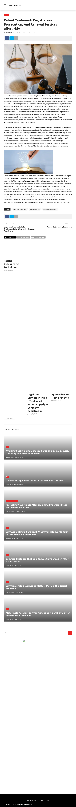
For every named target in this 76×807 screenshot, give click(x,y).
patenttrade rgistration (20, 209)
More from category (38, 237)
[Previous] (5, 625)
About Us (45, 800)
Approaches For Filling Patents (60, 396)
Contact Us (32, 800)
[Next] (8, 625)
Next (11, 418)
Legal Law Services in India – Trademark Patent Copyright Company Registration (19, 229)
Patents (6, 15)
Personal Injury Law (12, 501)
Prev (7, 418)
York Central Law (15, 5)
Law (7, 447)
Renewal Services (35, 209)
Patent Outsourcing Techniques (59, 227)
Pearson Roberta (9, 32)
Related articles (10, 237)
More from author (23, 237)
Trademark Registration (50, 209)
